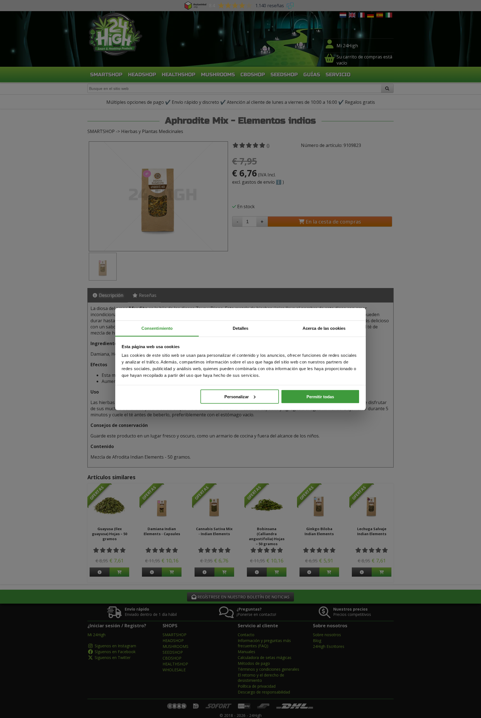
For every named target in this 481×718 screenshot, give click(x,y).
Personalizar (236, 396)
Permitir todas (320, 396)
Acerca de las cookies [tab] (324, 328)
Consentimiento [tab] (157, 328)
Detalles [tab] (241, 328)
